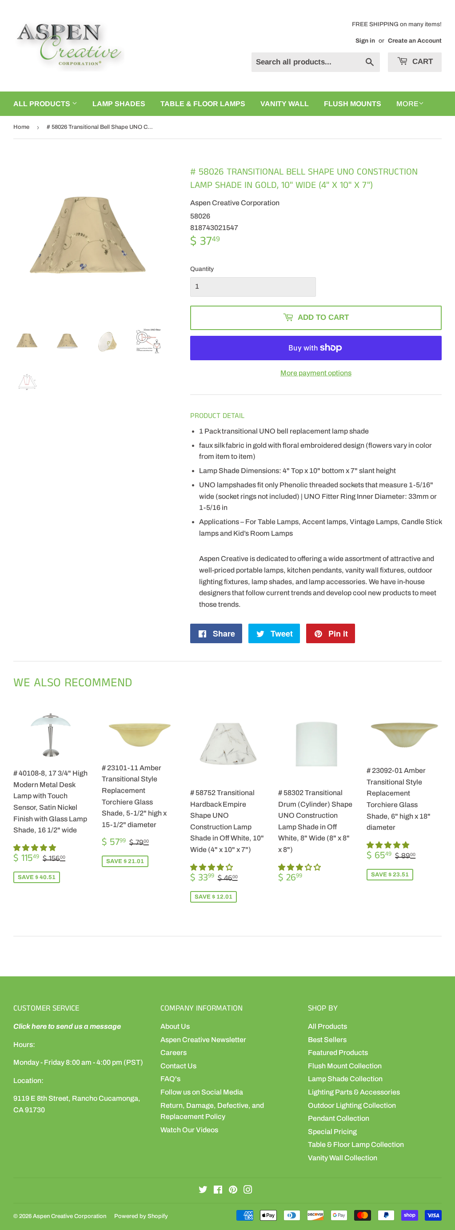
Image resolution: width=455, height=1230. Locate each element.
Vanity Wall (284, 103)
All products (42, 103)
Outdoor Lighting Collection (352, 1105)
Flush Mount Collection (345, 1066)
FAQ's (170, 1079)
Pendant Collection (338, 1118)
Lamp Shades (118, 103)
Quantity (202, 269)
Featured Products (338, 1052)
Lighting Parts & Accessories (354, 1092)
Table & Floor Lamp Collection (356, 1144)
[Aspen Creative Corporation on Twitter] (203, 1190)
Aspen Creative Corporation (69, 1216)
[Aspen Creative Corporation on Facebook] (218, 1190)
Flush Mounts (352, 103)
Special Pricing (332, 1131)
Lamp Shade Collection (345, 1079)
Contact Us (178, 1066)
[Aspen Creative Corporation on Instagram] (247, 1190)
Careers (173, 1052)
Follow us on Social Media (201, 1092)
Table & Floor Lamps (202, 103)
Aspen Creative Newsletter (203, 1039)
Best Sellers (327, 1039)
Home (21, 127)
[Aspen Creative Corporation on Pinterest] (233, 1190)
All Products (327, 1026)
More (407, 103)
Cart (421, 61)
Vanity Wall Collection (342, 1158)
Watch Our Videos (189, 1130)
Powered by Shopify (141, 1216)
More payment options (315, 373)
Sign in (365, 40)
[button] (35, 848)
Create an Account (415, 40)
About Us (175, 1026)
